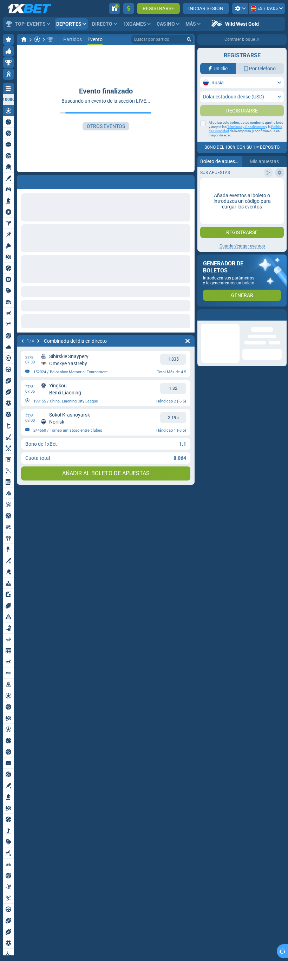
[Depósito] (128, 8)
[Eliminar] (187, 341)
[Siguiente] (38, 341)
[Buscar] (189, 39)
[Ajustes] (240, 8)
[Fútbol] (37, 39)
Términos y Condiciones (246, 141)
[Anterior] (22, 341)
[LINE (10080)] (24, 39)
